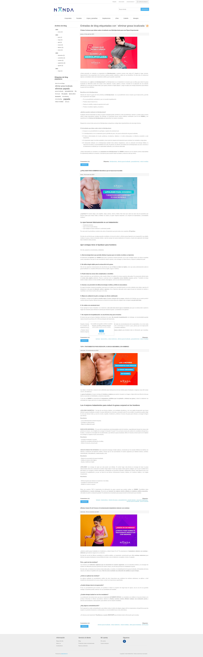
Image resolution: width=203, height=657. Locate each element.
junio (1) (60, 37)
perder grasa (145, 624)
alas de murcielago (60, 83)
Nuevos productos (83, 645)
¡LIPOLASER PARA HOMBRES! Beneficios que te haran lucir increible (101, 170)
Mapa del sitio (59, 641)
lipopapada (58, 96)
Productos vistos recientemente (86, 643)
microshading (58, 99)
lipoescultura (72, 93)
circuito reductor (132, 500)
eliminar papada (62, 88)
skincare (67, 101)
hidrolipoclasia (113, 161)
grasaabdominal (69, 91)
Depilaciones (106, 18)
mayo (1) (60, 71)
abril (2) (60, 42)
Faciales (79, 18)
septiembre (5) (61, 63)
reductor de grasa (113, 500)
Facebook (124, 641)
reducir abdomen (112, 339)
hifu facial (57, 93)
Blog (80, 641)
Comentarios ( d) (84, 161)
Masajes (135, 18)
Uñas (117, 18)
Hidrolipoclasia (111, 73)
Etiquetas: (106, 161)
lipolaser (98, 339)
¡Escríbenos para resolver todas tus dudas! (111, 153)
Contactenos (59, 645)
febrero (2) (60, 47)
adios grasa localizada (135, 624)
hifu (76, 91)
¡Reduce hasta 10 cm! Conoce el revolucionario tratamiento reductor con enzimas (104, 508)
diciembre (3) (61, 55)
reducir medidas (59, 101)
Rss (147, 26)
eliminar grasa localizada (63, 86)
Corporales (68, 18)
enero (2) (60, 32)
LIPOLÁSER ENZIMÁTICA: (87, 410)
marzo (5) (60, 45)
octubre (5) (60, 60)
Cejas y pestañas (92, 18)
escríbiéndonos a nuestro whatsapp (90, 491)
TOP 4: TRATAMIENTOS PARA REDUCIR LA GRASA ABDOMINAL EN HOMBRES (104, 346)
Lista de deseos (105, 643)
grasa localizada (59, 91)
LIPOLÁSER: (83, 467)
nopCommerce (64, 653)
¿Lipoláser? (83, 213)
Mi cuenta (103, 641)
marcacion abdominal (142, 500)
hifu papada (64, 93)
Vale (101, 331)
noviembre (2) (61, 58)
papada (66, 99)
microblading (65, 96)
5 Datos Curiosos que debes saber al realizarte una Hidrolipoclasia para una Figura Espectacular (109, 30)
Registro (114, 1)
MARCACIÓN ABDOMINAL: (87, 429)
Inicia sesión (121, 1)
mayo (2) (60, 39)
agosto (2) (60, 65)
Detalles (84, 164)
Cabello (125, 18)
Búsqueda (145, 9)
